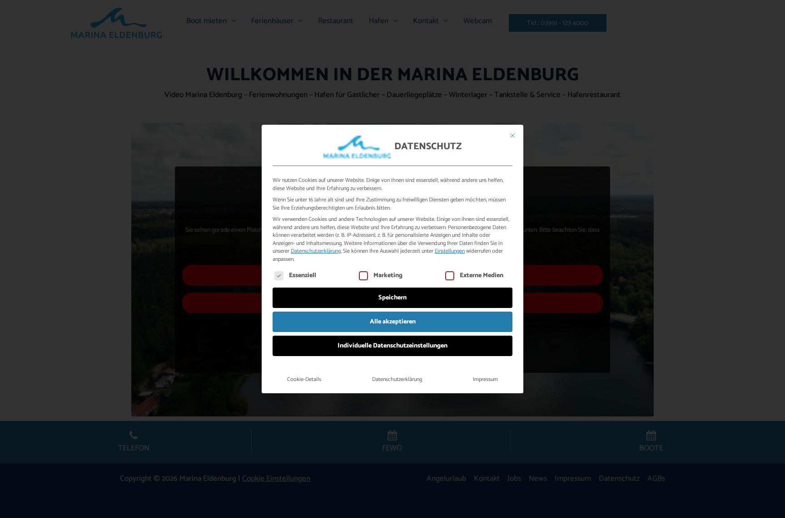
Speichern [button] (392, 298)
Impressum (485, 379)
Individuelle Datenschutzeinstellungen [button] (392, 346)
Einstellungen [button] (450, 251)
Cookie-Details (304, 379)
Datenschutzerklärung (316, 251)
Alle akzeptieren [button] (393, 322)
